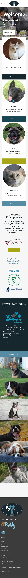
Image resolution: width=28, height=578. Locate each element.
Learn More (9, 32)
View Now (8, 342)
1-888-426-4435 (5, 571)
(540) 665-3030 (9, 561)
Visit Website (14, 250)
